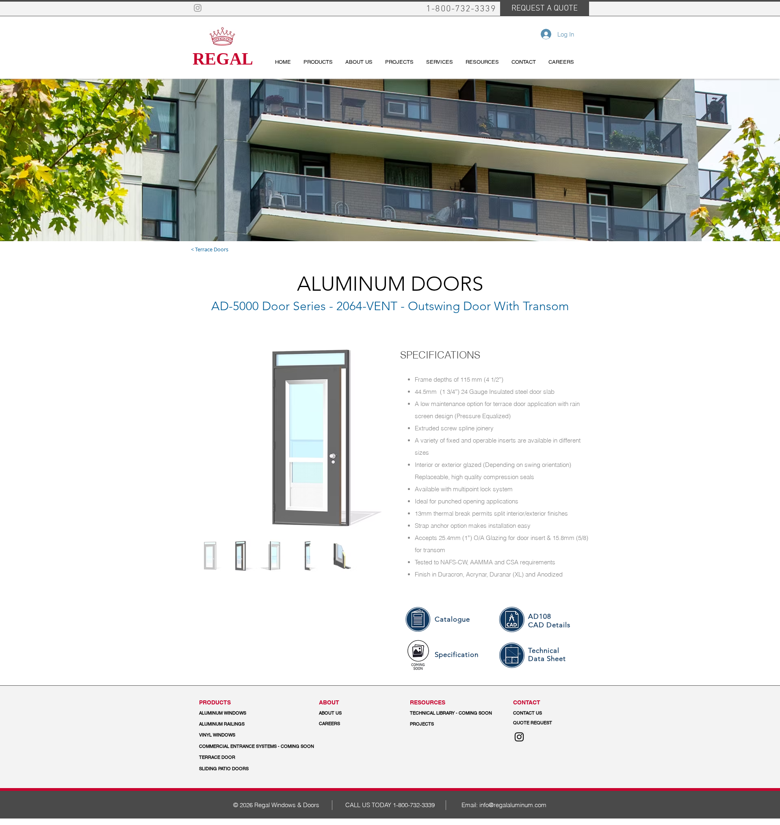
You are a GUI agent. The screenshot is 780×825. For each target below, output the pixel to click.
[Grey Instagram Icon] (198, 8)
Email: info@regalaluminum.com (504, 805)
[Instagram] (519, 737)
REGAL (223, 59)
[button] (257, 746)
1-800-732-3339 (414, 805)
